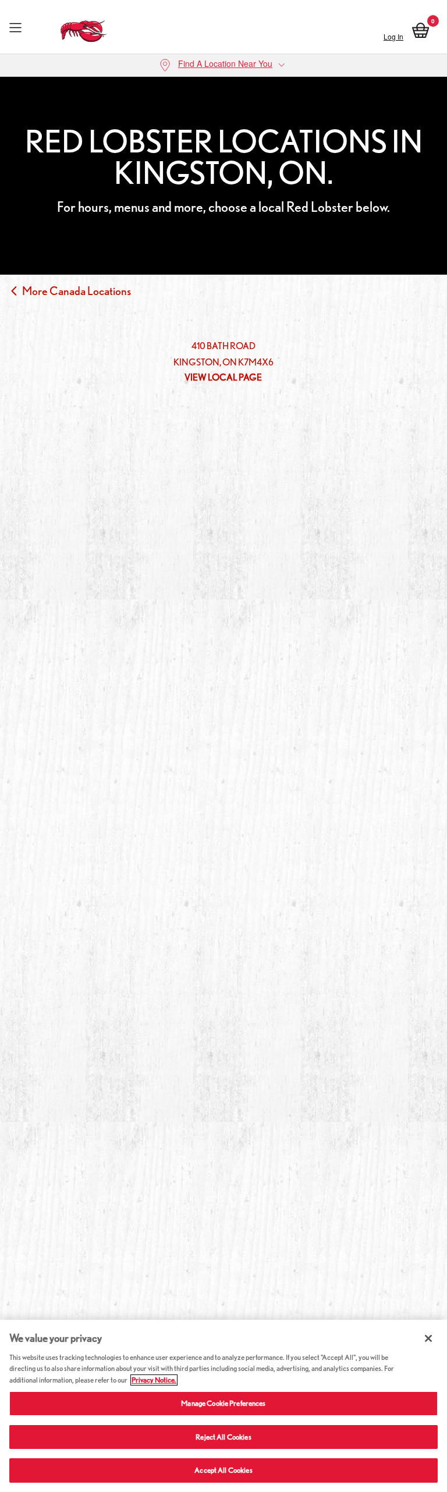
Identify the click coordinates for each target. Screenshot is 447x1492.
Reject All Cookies (223, 1437)
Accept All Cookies (223, 1470)
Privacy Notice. (154, 1380)
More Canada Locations (76, 291)
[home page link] (84, 28)
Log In (393, 36)
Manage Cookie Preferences (223, 1403)
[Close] (428, 1338)
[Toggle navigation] (15, 28)
